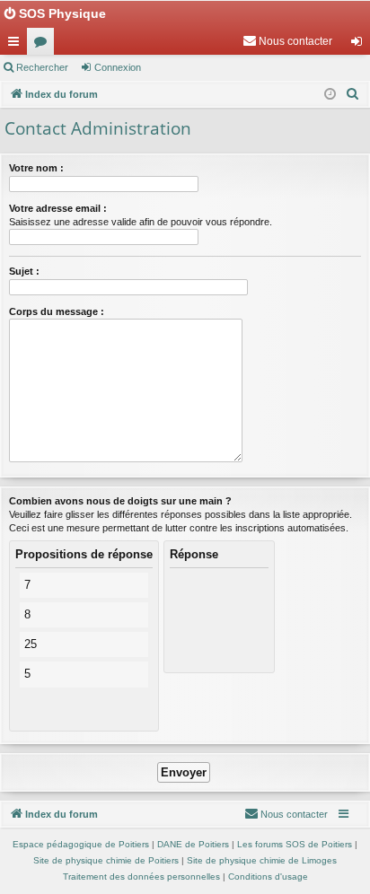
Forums (44, 45)
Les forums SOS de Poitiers (294, 844)
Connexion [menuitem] (360, 45)
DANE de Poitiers (193, 844)
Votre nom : (36, 167)
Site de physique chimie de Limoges (262, 860)
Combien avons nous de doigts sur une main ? (120, 500)
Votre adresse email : (58, 208)
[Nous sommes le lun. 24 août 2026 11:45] (330, 94)
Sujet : (24, 271)
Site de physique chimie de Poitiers (106, 860)
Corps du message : (56, 311)
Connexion (117, 67)
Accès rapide (17, 45)
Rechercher (42, 67)
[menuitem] (287, 41)
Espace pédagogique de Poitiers (81, 844)
